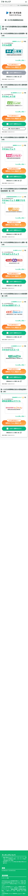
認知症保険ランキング (17, 397)
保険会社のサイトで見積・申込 (12, 76)
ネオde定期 (7, 45)
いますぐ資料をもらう (15, 72)
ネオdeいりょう (8, 149)
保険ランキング (13, 5)
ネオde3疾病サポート (11, 305)
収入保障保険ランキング (16, 92)
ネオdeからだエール (10, 350)
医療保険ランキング (17, 145)
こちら (18, 893)
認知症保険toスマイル (11, 401)
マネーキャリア (5, 5)
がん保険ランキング (17, 250)
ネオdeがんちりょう (10, 254)
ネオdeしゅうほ (8, 96)
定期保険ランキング (16, 41)
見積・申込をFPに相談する (14, 128)
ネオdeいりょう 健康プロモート (13, 201)
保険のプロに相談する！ (14, 66)
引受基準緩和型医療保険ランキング (13, 196)
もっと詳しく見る (19, 60)
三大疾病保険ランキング (16, 301)
